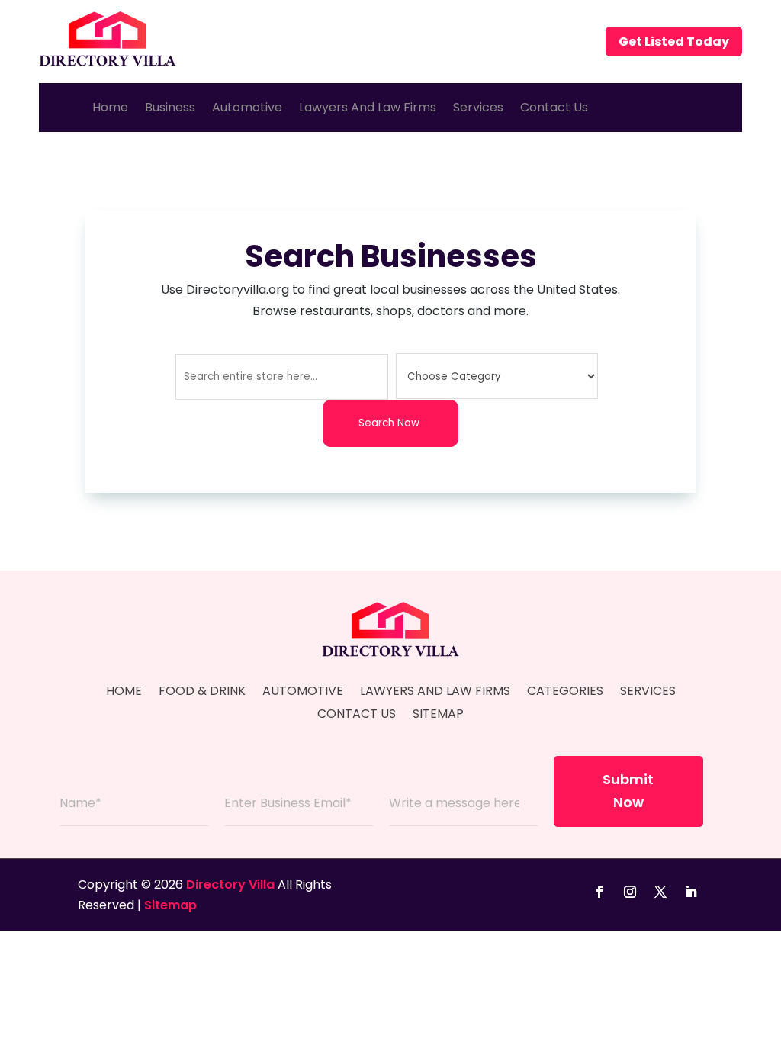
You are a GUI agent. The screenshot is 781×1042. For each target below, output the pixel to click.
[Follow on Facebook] (599, 892)
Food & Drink (202, 692)
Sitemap (438, 715)
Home (110, 107)
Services (478, 107)
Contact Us (554, 107)
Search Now (388, 423)
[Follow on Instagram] (630, 892)
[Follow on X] (660, 892)
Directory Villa (230, 884)
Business (170, 107)
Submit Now (628, 791)
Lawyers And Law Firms (367, 107)
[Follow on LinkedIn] (691, 892)
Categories (565, 692)
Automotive (247, 107)
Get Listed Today (674, 41)
